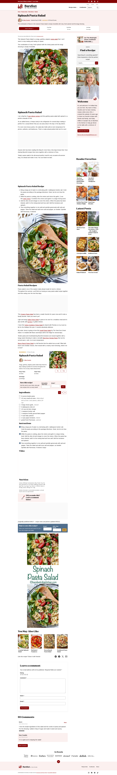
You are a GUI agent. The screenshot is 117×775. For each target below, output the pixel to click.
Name (22, 695)
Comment (23, 678)
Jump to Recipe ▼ (29, 28)
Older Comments (23, 745)
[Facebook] (91, 1)
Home (19, 11)
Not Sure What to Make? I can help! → (29, 1)
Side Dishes (31, 11)
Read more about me (83, 130)
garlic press (26, 198)
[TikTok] (97, 1)
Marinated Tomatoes (34, 651)
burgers (30, 322)
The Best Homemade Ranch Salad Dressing (80, 180)
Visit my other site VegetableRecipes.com (87, 134)
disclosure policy (40, 36)
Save (63, 386)
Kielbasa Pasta (92, 253)
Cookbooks (83, 7)
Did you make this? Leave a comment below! (33, 497)
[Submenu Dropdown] (77, 7)
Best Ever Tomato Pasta (50, 338)
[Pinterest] (94, 1)
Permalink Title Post (44, 384)
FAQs (97, 4)
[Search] (97, 7)
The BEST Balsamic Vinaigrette (91, 179)
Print (64, 370)
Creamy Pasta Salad (27, 314)
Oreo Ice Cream (93, 272)
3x (65, 392)
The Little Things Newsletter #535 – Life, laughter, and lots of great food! (93, 231)
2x (62, 392)
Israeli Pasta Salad (45, 330)
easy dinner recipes (34, 116)
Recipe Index (72, 7)
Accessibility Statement (52, 772)
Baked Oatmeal (81, 272)
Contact (92, 4)
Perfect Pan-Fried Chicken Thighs (82, 203)
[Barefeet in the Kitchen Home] (27, 6)
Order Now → (88, 41)
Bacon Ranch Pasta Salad (26, 343)
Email (53, 383)
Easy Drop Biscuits (91, 203)
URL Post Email (55, 527)
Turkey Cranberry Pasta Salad (34, 325)
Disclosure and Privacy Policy (41, 772)
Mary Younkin (27, 20)
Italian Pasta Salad (33, 319)
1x (59, 392)
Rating (22, 673)
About (88, 4)
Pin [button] (58, 370)
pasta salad (54, 39)
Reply (65, 722)
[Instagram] (88, 1)
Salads (36, 11)
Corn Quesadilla (81, 253)
